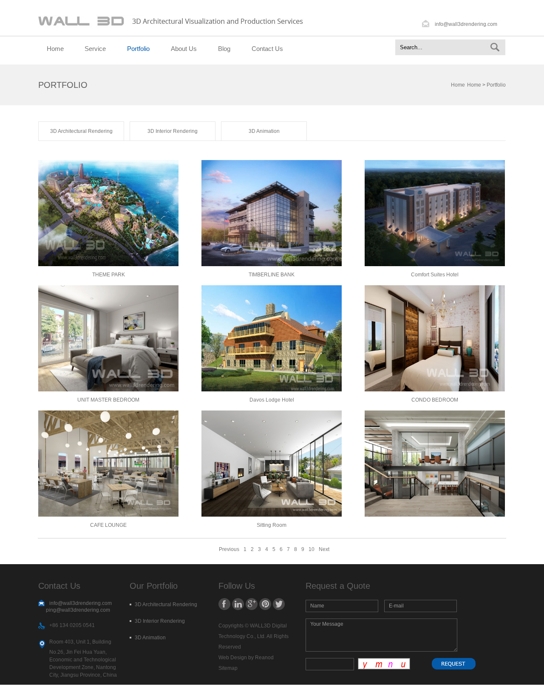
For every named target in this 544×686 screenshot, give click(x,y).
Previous (229, 549)
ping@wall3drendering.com (78, 610)
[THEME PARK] (108, 264)
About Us (184, 48)
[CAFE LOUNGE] (108, 515)
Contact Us (267, 48)
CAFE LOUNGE (108, 525)
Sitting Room (271, 525)
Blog (224, 48)
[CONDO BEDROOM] (435, 390)
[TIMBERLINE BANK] (271, 264)
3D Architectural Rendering (81, 131)
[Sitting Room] (271, 515)
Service (95, 48)
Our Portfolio (154, 585)
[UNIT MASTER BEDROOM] (108, 390)
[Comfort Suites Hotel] (435, 264)
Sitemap (228, 668)
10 (311, 549)
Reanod (264, 658)
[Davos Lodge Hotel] (271, 390)
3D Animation (264, 131)
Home (55, 48)
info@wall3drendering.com (466, 24)
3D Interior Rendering (172, 131)
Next (324, 549)
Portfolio (138, 48)
